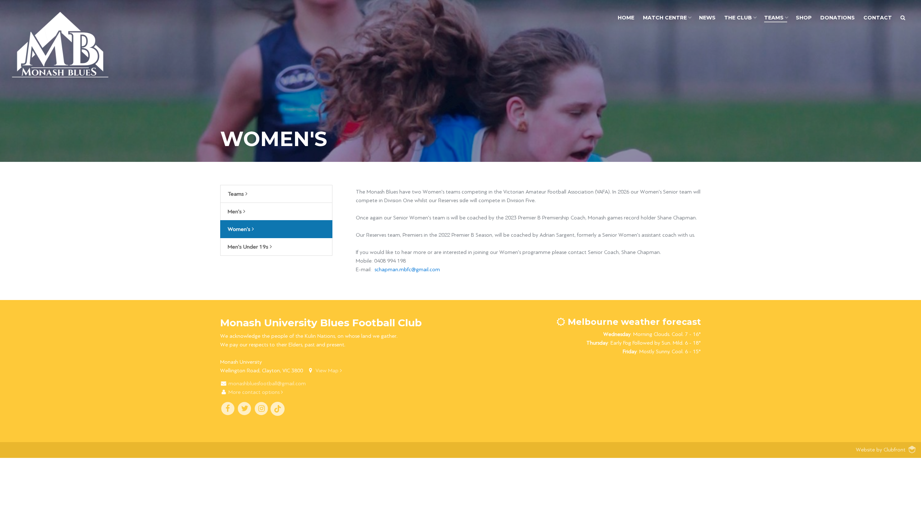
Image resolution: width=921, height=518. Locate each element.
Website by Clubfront (881, 450)
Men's (235, 211)
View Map (328, 371)
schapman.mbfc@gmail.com (407, 270)
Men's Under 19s (249, 247)
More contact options (254, 392)
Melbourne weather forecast (633, 322)
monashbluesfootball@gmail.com (267, 384)
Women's (240, 229)
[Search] (902, 18)
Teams (236, 194)
